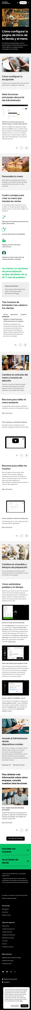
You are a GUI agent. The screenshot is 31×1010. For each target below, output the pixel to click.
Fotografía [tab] (23, 314)
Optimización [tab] (14, 314)
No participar (15, 1006)
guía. (17, 293)
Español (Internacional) (10, 979)
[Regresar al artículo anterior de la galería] (21, 455)
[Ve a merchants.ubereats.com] (6, 2)
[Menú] (28, 2)
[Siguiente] (26, 148)
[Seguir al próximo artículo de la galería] (26, 455)
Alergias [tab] (5, 314)
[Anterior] (21, 148)
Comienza (23, 2)
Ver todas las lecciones (15, 838)
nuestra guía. (12, 641)
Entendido (24, 1006)
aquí (21, 1001)
